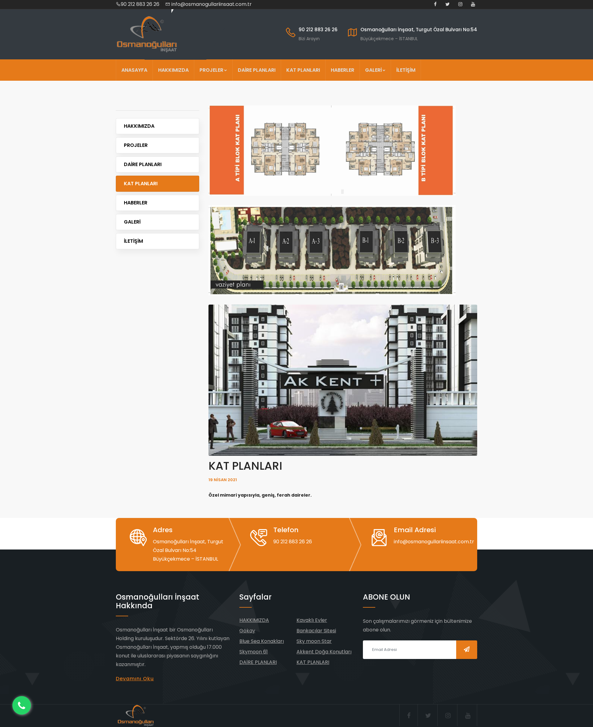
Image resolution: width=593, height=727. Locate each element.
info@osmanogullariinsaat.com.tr (211, 4)
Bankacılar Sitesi (316, 630)
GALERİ (373, 70)
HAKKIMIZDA (173, 70)
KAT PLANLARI (303, 70)
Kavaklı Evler (311, 620)
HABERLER (342, 70)
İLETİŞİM (405, 70)
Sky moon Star (314, 641)
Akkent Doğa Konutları (323, 651)
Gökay (247, 630)
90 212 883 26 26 (140, 4)
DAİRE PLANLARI (256, 70)
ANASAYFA (134, 70)
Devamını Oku (135, 678)
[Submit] (466, 649)
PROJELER (211, 70)
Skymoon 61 (253, 651)
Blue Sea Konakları (261, 641)
